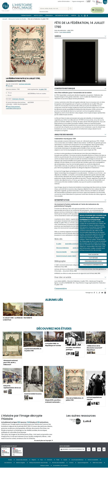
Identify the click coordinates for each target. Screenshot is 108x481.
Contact (71, 462)
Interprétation (62, 200)
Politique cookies (44, 465)
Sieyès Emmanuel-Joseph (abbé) (66, 256)
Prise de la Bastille (61, 252)
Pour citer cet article (63, 277)
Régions (34, 459)
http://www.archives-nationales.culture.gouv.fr (13, 107)
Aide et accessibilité (93, 459)
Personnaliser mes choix (93, 261)
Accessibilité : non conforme (60, 465)
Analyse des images (64, 134)
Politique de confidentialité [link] (93, 264)
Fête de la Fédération (62, 248)
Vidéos (73, 15)
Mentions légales (20, 462)
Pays (41, 459)
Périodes (48, 15)
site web (10, 86)
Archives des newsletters (58, 462)
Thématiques (25, 15)
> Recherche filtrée (43, 11)
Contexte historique (65, 88)
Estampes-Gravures (18, 99)
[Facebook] (104, 449)
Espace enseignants (78, 1)
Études (10, 459)
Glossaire (49, 459)
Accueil (5, 19)
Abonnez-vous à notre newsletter (73, 449)
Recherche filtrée (61, 15)
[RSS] (88, 449)
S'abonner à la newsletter (98, 9)
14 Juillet (58, 244)
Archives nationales (25, 84)
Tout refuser (93, 258)
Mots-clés (38, 15)
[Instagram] (99, 449)
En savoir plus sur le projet (42, 440)
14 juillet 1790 (43, 89)
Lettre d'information (64, 1)
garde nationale (77, 248)
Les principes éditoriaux (77, 459)
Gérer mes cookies (97, 462)
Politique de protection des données (38, 462)
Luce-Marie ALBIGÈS (65, 32)
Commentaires (61, 288)
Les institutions (8, 462)
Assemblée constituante (72, 244)
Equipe (65, 459)
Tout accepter (93, 254)
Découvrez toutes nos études (17, 19)
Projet (57, 459)
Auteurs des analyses (21, 459)
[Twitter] (94, 449)
